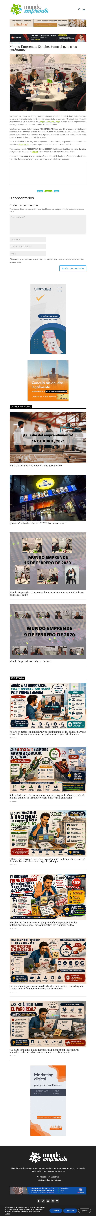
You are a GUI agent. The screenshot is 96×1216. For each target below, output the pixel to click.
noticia (40, 191)
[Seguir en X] (43, 1201)
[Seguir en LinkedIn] (53, 1201)
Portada (12, 43)
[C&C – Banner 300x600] (48, 1135)
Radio (19, 43)
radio (56, 191)
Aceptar (56, 1210)
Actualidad (13, 737)
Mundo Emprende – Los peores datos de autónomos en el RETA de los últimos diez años (47, 593)
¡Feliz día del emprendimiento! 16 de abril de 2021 (36, 465)
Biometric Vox (24, 144)
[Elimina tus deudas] (48, 400)
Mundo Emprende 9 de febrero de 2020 (30, 661)
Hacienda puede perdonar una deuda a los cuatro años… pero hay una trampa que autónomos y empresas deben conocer (46, 987)
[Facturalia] (48, 353)
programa (49, 191)
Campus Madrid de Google (49, 122)
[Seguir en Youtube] (57, 1201)
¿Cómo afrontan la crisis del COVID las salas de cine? (38, 523)
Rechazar (70, 1210)
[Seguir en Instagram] (48, 1201)
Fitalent (35, 152)
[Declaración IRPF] (48, 1194)
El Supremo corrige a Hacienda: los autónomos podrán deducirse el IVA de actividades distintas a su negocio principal (47, 860)
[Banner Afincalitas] (48, 26)
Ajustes (84, 1210)
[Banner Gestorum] (48, 41)
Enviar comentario (73, 268)
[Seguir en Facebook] (39, 1201)
